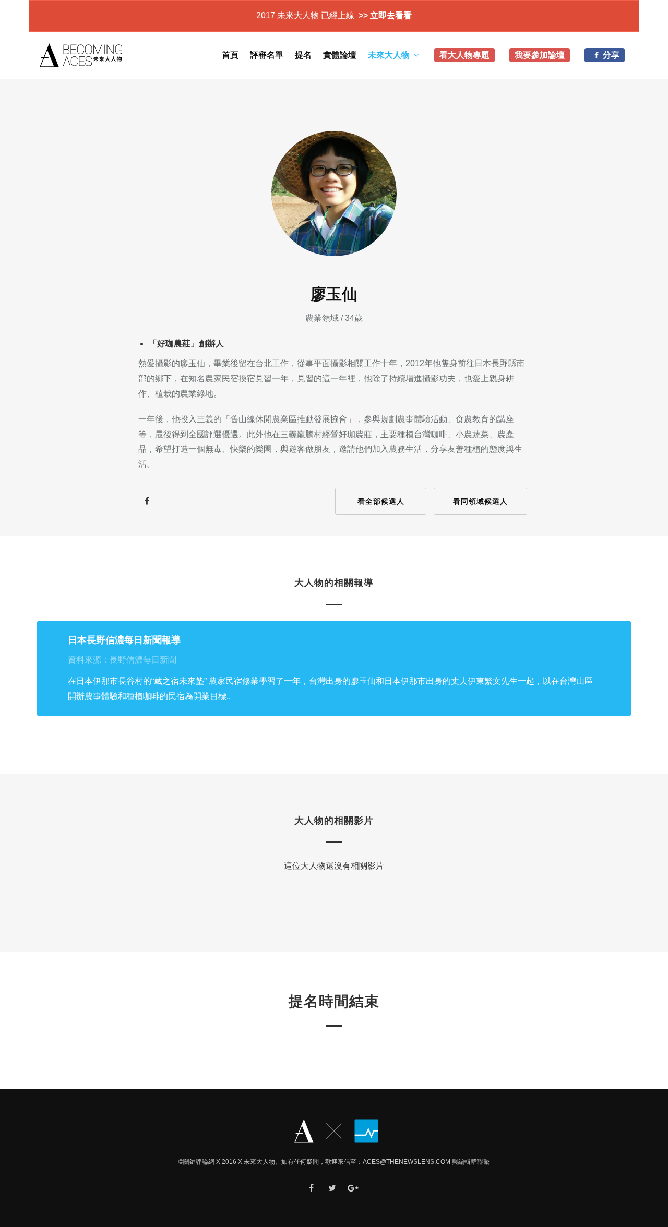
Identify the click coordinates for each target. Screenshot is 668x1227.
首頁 (230, 55)
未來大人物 (389, 55)
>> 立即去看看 (384, 15)
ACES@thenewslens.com (406, 1161)
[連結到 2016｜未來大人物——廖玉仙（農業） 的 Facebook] (146, 501)
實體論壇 (339, 55)
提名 (303, 55)
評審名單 (266, 55)
